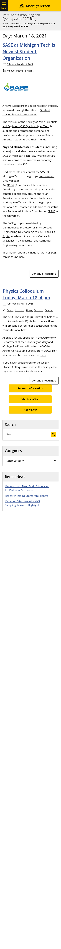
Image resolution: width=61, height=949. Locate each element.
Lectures (19, 310)
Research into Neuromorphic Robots (27, 496)
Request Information (30, 388)
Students (30, 70)
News (29, 310)
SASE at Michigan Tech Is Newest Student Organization (29, 51)
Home (5, 23)
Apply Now (30, 409)
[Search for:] (28, 434)
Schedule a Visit (30, 399)
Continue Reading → (44, 273)
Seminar (49, 310)
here (22, 257)
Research (38, 310)
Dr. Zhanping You (28, 232)
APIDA (10, 185)
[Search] (53, 434)
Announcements (15, 70)
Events (10, 310)
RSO (51, 211)
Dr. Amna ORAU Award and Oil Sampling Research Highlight (22, 503)
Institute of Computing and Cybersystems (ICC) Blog (21, 17)
